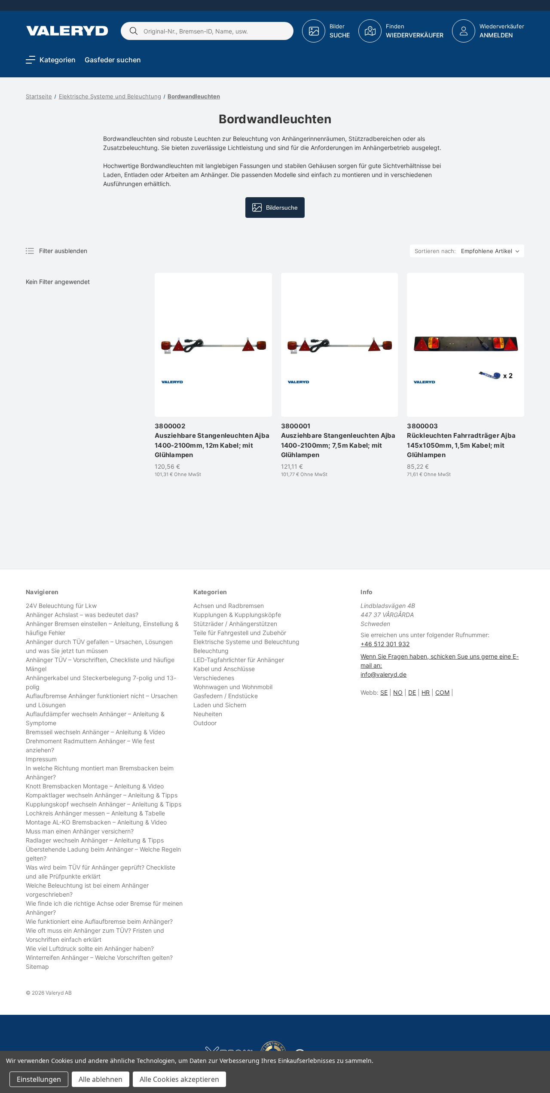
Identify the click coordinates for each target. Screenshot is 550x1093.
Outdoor (205, 723)
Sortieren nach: (435, 250)
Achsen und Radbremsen (228, 605)
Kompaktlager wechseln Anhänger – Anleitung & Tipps (101, 795)
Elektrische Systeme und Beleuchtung (246, 641)
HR (426, 692)
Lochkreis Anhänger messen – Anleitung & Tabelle (95, 813)
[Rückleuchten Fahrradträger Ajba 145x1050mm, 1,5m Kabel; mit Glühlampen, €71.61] (465, 344)
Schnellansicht (217, 386)
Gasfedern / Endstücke (225, 695)
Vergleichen (213, 403)
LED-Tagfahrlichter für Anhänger (238, 659)
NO (398, 692)
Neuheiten (207, 713)
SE (384, 692)
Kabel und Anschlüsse (224, 668)
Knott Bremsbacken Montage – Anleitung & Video (95, 786)
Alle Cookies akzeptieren (179, 1079)
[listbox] (492, 250)
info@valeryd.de (383, 674)
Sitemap (37, 966)
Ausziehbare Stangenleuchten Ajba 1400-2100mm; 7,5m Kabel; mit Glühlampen (338, 440)
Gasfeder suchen (113, 59)
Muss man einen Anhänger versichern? (80, 831)
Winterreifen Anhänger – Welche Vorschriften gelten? (99, 957)
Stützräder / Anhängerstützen (235, 623)
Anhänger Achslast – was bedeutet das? (82, 614)
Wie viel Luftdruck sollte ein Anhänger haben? (90, 948)
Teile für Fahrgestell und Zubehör (239, 632)
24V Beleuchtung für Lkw (61, 605)
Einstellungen (39, 1079)
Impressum (41, 759)
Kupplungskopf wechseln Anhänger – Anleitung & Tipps (103, 804)
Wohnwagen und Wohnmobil (232, 686)
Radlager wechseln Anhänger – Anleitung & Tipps (95, 840)
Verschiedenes (213, 677)
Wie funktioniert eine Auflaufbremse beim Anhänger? (99, 921)
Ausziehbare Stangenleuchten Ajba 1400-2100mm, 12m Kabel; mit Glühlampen (212, 440)
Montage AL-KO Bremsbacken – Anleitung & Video (96, 822)
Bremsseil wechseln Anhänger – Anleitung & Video (95, 732)
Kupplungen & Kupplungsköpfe (237, 614)
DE (412, 692)
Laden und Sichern (219, 704)
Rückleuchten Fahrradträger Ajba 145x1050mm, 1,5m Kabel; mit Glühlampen (461, 440)
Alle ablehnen (100, 1079)
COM (442, 692)
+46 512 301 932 (385, 643)
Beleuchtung (211, 650)
